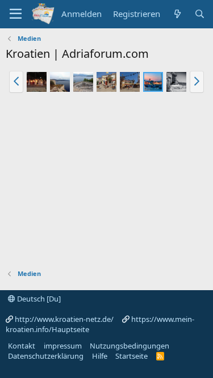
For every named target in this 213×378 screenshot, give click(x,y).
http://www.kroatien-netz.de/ (64, 319)
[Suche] (200, 13)
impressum (63, 346)
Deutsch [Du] (38, 299)
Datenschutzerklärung (45, 356)
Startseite (131, 356)
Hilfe (99, 356)
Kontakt (21, 346)
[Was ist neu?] (177, 13)
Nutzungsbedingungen (129, 346)
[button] (16, 81)
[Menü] (15, 14)
